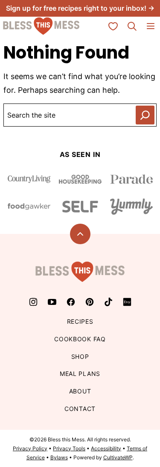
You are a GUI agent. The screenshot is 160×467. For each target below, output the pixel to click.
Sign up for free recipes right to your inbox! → (80, 8)
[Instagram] (33, 302)
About (80, 391)
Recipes (80, 321)
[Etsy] (127, 302)
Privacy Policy (30, 448)
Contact (80, 408)
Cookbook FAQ (79, 339)
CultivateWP (118, 457)
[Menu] (150, 26)
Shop (80, 356)
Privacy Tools (69, 448)
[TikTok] (108, 302)
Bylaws (59, 457)
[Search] (131, 26)
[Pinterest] (89, 302)
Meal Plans (80, 373)
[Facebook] (70, 302)
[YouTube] (52, 302)
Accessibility (106, 448)
